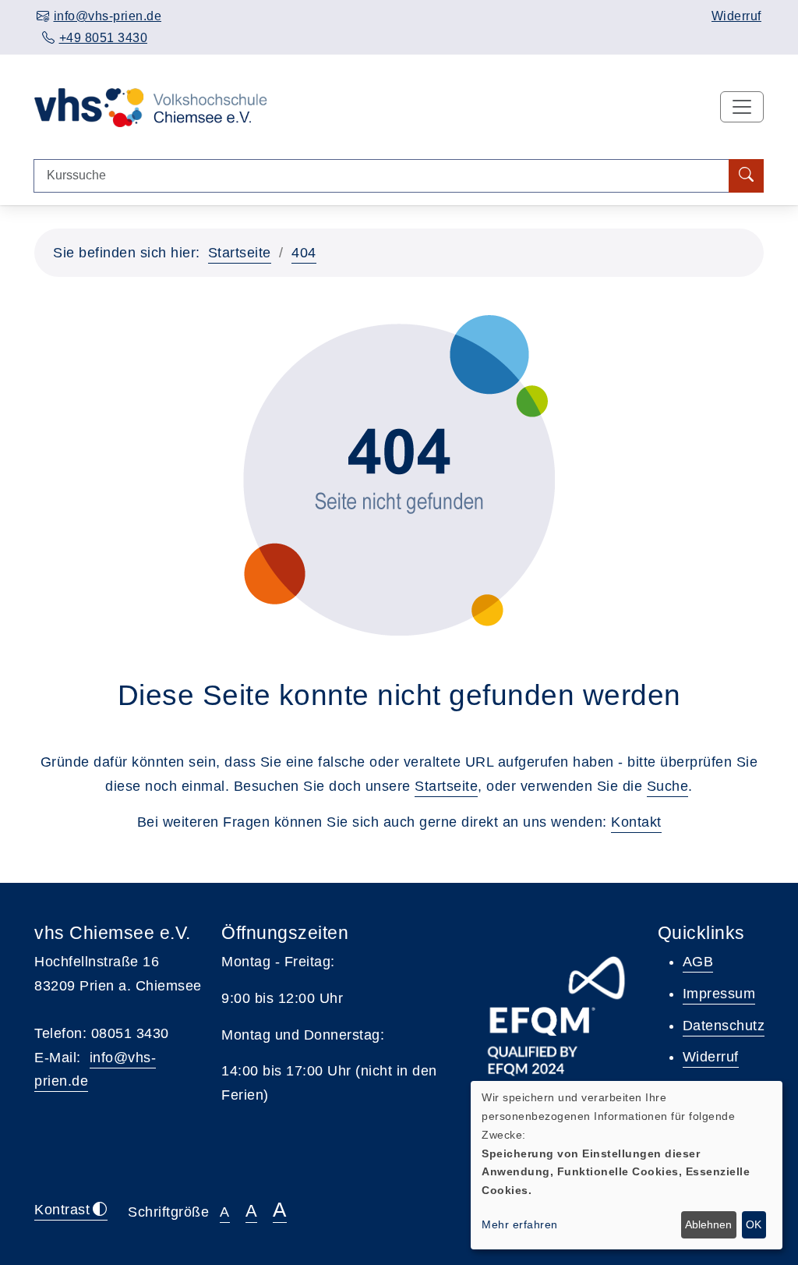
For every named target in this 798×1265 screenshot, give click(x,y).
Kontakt (636, 822)
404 (303, 252)
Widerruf (736, 16)
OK (753, 1224)
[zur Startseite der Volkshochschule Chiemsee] (150, 106)
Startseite (239, 252)
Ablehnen (708, 1224)
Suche (668, 786)
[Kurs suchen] (746, 176)
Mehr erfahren (520, 1224)
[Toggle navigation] (742, 106)
